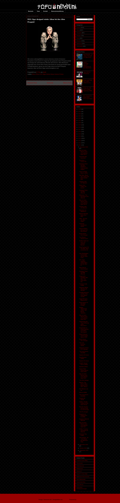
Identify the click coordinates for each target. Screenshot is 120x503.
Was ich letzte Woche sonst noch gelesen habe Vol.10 (83, 202)
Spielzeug (79, 43)
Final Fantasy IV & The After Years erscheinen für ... (84, 249)
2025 (79, 111)
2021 (79, 120)
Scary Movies (79, 484)
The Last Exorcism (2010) (82, 344)
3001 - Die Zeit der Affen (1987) (83, 220)
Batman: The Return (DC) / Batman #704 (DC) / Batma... (83, 384)
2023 (79, 116)
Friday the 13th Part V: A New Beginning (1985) (87, 89)
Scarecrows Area (80, 482)
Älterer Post (67, 83)
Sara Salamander (81, 479)
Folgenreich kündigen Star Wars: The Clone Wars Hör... (83, 278)
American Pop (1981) (83, 434)
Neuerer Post (32, 83)
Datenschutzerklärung (57, 11)
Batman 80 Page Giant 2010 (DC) (83, 215)
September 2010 (84, 450)
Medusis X (79, 471)
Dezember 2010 (84, 147)
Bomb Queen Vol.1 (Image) (83, 340)
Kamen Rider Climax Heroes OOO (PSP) (83, 370)
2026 (79, 109)
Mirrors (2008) (83, 392)
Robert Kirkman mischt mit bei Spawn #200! (83, 336)
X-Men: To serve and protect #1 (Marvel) (83, 430)
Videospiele (79, 46)
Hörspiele (78, 32)
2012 (79, 140)
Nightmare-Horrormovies (82, 476)
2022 (79, 118)
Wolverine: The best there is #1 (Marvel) (84, 196)
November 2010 (84, 444)
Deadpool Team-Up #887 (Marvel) (83, 192)
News (52, 74)
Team (38, 11)
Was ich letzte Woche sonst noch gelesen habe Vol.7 (83, 424)
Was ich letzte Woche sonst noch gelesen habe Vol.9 (83, 317)
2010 (79, 145)
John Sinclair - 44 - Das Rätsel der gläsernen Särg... (83, 439)
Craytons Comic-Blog (81, 460)
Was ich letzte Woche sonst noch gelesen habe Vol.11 (83, 152)
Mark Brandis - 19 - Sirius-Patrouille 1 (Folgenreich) (87, 56)
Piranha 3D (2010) (82, 399)
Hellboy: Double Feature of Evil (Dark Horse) (83, 403)
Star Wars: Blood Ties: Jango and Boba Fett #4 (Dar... (84, 177)
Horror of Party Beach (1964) (83, 172)
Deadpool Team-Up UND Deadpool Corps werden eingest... (83, 166)
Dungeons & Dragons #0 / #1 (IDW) (83, 415)
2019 (79, 125)
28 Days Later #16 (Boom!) (83, 207)
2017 (79, 129)
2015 (79, 134)
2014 (79, 136)
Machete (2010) (83, 366)
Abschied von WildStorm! (82, 210)
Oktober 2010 (83, 448)
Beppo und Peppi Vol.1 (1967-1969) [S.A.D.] (87, 81)
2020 (79, 122)
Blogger (79, 499)
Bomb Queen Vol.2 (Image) (83, 234)
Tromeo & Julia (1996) (83, 284)
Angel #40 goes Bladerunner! (83, 299)
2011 (79, 142)
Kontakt (45, 11)
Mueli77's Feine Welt (81, 474)
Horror (48, 74)
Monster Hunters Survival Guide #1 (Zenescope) (84, 408)
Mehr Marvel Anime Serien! (83, 268)
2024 (79, 113)
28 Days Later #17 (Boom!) (83, 182)
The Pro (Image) (83, 411)
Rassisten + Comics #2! (82, 161)
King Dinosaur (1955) (83, 358)
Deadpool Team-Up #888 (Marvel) (83, 273)
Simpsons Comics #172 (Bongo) (84, 348)
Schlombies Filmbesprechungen (81, 488)
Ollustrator (66, 499)
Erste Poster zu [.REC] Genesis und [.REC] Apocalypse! (83, 330)
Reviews (78, 41)
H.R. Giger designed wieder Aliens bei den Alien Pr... (83, 262)
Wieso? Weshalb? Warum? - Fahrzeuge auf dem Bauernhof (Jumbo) (83, 66)
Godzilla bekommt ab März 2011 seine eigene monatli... (84, 294)
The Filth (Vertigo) (84, 380)
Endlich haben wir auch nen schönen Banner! (83, 243)
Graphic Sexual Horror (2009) (83, 363)
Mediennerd (79, 468)
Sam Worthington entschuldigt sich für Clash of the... (83, 255)
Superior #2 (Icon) (84, 355)
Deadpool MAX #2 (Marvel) (84, 419)
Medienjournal (80, 466)
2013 (79, 138)
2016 (79, 131)
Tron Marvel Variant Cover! (83, 238)
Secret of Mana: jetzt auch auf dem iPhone (83, 230)
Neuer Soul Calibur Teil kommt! (82, 187)
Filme (37, 74)
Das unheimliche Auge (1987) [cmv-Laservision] (87, 97)
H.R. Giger (43, 74)
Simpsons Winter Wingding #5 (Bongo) (83, 289)
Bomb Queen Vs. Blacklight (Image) (83, 304)
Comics (78, 27)
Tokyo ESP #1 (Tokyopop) (86, 72)
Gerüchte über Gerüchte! (83, 157)
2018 (79, 127)
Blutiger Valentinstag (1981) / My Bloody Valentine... (83, 310)
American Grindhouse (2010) (83, 225)
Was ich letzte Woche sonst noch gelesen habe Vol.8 (83, 376)
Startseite (30, 11)
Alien (33, 74)
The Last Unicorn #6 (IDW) (83, 352)
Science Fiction (59, 74)
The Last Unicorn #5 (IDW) (83, 395)
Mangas (78, 35)
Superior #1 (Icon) (84, 361)
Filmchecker (79, 463)
